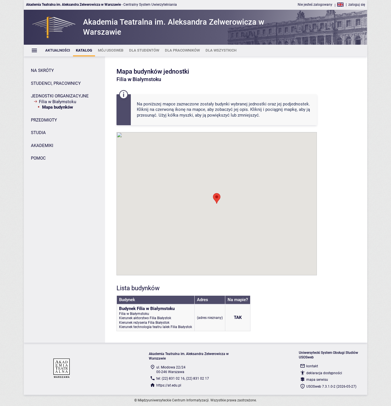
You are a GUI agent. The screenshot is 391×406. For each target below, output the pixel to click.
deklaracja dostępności (324, 373)
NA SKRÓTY (42, 70)
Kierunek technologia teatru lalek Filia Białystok (155, 327)
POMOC (38, 158)
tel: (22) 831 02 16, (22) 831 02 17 (182, 378)
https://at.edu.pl (168, 385)
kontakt (312, 366)
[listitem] (57, 50)
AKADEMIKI (42, 145)
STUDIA (38, 132)
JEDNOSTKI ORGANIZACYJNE (60, 96)
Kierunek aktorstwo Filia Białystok (145, 318)
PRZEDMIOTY (44, 120)
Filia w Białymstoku (57, 101)
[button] (216, 198)
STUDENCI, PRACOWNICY (56, 83)
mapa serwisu (317, 380)
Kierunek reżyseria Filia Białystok (144, 323)
